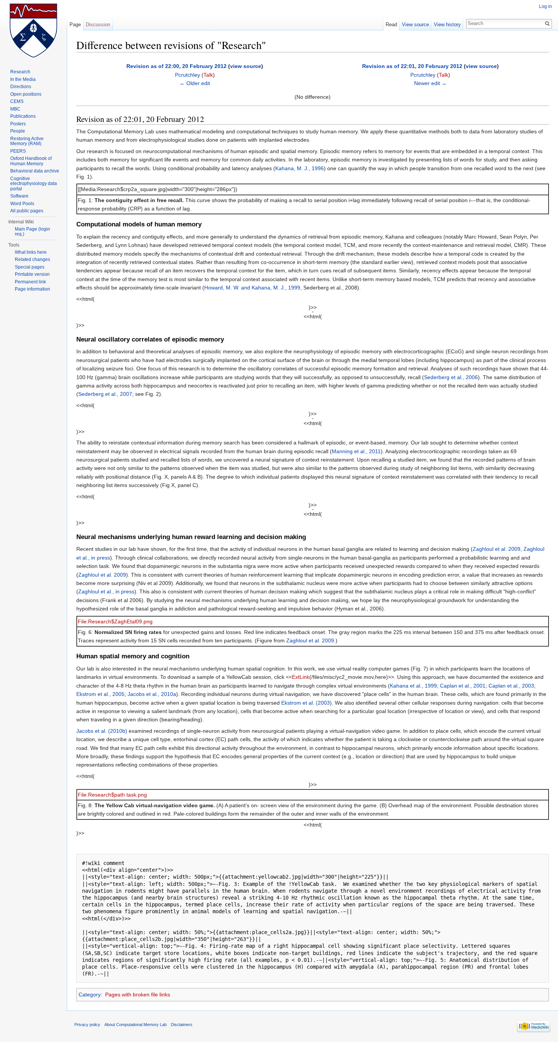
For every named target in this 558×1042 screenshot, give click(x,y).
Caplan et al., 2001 (462, 686)
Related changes (32, 259)
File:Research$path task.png (112, 795)
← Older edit (195, 83)
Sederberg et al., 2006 (451, 377)
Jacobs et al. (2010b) (101, 731)
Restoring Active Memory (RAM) (27, 141)
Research (20, 71)
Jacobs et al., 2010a (152, 694)
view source (245, 66)
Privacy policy (87, 1024)
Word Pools (22, 203)
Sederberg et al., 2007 (105, 394)
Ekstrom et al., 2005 (100, 694)
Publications (23, 116)
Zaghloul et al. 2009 (496, 549)
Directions (20, 86)
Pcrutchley (187, 75)
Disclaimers (181, 1024)
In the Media (23, 79)
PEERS (18, 151)
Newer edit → (430, 83)
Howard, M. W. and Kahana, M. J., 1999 (252, 288)
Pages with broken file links (137, 994)
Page (75, 24)
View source (415, 24)
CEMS (17, 101)
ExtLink (300, 677)
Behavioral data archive (34, 171)
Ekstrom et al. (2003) (306, 703)
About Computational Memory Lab (135, 1024)
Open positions (25, 94)
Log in (545, 6)
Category (90, 994)
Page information (32, 289)
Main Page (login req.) (32, 231)
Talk (208, 75)
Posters (18, 123)
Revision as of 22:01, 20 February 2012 (412, 66)
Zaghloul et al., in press (106, 591)
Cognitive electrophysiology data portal (33, 183)
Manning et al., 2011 (356, 451)
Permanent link (30, 282)
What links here (31, 252)
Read (391, 24)
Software (19, 196)
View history (447, 24)
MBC (15, 109)
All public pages (26, 210)
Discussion (98, 24)
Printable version (32, 274)
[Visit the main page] (33, 30)
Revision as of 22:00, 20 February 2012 (176, 66)
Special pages (29, 267)
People (17, 131)
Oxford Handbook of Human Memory (31, 161)
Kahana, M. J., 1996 (299, 168)
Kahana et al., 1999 (413, 686)
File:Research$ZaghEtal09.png (115, 621)
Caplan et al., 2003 (511, 686)
